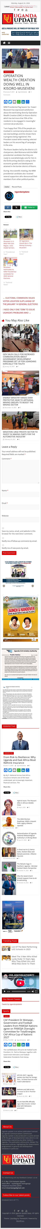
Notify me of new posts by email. (15, 548)
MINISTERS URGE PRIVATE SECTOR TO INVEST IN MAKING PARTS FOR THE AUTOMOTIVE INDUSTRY (20, 434)
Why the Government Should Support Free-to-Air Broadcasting (27, 878)
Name (5, 490)
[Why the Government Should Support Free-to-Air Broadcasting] (9, 875)
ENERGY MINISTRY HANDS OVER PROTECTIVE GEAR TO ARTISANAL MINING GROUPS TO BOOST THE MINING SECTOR (18, 401)
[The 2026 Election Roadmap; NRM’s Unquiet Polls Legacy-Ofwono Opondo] (9, 818)
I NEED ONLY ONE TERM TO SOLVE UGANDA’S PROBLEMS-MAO (19, 311)
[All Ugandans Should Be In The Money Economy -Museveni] (26, 234)
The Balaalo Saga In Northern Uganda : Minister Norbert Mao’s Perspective (27, 866)
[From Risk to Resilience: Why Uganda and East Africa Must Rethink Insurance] (20, 731)
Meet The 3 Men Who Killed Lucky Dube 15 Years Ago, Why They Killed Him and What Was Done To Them (24, 960)
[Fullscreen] (36, 991)
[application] (20, 983)
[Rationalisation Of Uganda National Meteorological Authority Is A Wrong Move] (9, 832)
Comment (6, 459)
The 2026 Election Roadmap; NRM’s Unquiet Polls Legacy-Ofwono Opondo (26, 822)
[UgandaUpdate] (9, 193)
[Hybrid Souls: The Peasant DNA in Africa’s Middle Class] (9, 800)
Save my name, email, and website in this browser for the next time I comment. (18, 532)
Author (7, 187)
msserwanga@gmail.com (15, 1188)
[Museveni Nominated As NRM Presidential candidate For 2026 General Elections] (10, 261)
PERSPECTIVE (9, 753)
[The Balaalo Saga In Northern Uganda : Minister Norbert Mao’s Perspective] (9, 863)
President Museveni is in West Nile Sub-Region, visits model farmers (8, 243)
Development (9, 72)
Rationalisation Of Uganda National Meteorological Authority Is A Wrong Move (27, 835)
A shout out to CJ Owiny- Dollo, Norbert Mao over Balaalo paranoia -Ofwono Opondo (26, 852)
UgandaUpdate (23, 92)
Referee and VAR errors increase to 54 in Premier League (26, 1091)
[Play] (5, 991)
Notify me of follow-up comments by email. (19, 541)
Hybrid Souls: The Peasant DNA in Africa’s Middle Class (26, 803)
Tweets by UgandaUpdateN (12, 1004)
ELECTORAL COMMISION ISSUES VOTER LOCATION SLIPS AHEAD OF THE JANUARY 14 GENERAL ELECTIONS (20, 301)
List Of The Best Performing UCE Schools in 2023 (24, 948)
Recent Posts (17, 187)
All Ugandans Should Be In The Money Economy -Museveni (25, 244)
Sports (7, 1016)
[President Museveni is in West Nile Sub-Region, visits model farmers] (10, 233)
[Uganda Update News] (4, 43)
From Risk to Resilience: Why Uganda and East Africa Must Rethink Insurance (19, 759)
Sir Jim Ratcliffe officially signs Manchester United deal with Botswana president (26, 1105)
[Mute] (33, 991)
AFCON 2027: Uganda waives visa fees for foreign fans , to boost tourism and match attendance (27, 1078)
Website (5, 516)
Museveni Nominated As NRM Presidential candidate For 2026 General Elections (9, 272)
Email (5, 503)
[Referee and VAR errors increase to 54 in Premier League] (9, 1088)
